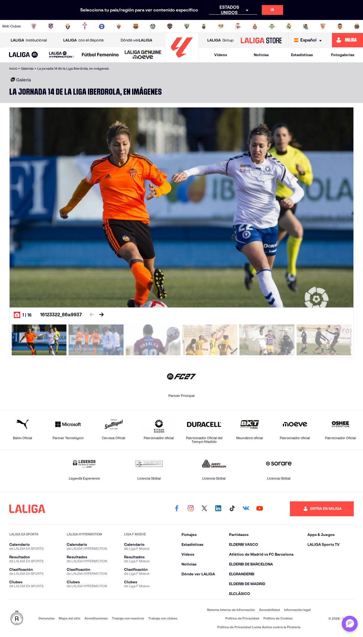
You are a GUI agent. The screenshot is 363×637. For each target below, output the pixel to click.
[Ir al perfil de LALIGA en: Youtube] (259, 509)
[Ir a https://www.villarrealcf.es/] (357, 26)
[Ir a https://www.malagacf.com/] (187, 26)
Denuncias (46, 618)
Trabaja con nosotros (128, 618)
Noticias (261, 55)
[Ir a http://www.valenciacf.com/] (340, 26)
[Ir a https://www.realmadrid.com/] (289, 26)
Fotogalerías (342, 55)
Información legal (297, 609)
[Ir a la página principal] (181, 60)
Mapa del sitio (69, 618)
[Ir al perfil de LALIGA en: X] (204, 509)
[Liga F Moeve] (100, 55)
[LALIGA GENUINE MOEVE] (143, 55)
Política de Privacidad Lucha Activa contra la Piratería (258, 627)
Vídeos (220, 55)
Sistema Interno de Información (231, 609)
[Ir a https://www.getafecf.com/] (153, 26)
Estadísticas (302, 55)
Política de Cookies (278, 618)
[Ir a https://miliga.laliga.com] (347, 40)
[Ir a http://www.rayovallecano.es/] (221, 26)
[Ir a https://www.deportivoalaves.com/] (102, 26)
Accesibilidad (269, 609)
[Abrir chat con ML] (350, 624)
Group (220, 40)
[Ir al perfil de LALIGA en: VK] (246, 509)
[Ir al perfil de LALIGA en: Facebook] (177, 509)
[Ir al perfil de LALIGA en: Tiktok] (232, 509)
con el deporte (83, 40)
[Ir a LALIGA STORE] (261, 40)
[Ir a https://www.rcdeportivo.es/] (238, 26)
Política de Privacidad (242, 618)
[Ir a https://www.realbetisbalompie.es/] (272, 26)
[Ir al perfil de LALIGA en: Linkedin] (218, 509)
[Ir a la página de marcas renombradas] (16, 618)
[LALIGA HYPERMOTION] (61, 55)
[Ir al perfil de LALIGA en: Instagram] (190, 509)
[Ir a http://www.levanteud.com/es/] (170, 26)
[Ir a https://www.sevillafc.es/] (323, 26)
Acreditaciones (96, 618)
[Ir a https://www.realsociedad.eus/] (306, 26)
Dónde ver (136, 40)
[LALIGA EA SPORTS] (23, 55)
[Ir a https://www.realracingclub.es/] (204, 26)
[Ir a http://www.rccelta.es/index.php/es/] (85, 26)
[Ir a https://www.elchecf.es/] (119, 26)
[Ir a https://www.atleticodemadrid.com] (51, 26)
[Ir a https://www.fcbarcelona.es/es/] (136, 26)
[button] (23, 55)
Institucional (29, 40)
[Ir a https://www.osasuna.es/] (68, 26)
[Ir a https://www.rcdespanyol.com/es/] (255, 26)
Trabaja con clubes (162, 618)
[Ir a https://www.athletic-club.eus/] (34, 26)
